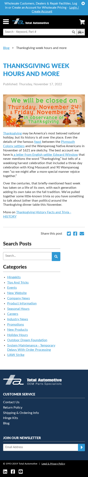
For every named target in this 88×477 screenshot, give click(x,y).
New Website (17, 293)
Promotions (15, 324)
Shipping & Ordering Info (21, 413)
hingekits (14, 277)
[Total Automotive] (30, 22)
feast (37, 141)
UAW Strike (15, 355)
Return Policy (12, 407)
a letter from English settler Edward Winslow (46, 154)
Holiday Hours (17, 335)
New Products (17, 329)
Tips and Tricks (18, 282)
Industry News (17, 319)
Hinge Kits (10, 418)
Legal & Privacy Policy (53, 463)
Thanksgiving (12, 133)
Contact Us (11, 402)
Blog (6, 48)
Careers (12, 314)
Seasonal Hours (18, 308)
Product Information (22, 303)
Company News (18, 298)
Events (12, 287)
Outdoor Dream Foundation (27, 340)
